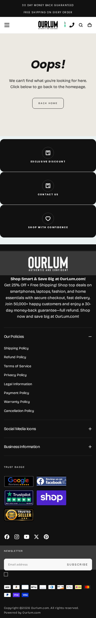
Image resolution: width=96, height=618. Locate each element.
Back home (48, 103)
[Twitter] (36, 537)
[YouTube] (27, 537)
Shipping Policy (16, 348)
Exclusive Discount (48, 161)
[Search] (80, 25)
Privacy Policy (15, 375)
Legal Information (18, 384)
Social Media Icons (20, 428)
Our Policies (14, 336)
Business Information (22, 446)
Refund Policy (15, 357)
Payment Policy (16, 393)
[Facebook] (7, 537)
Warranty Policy (17, 402)
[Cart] (89, 25)
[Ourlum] (48, 263)
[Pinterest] (46, 537)
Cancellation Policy (19, 411)
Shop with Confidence (48, 227)
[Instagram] (17, 537)
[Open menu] (7, 25)
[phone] (71, 25)
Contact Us (48, 194)
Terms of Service (17, 366)
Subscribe (77, 564)
